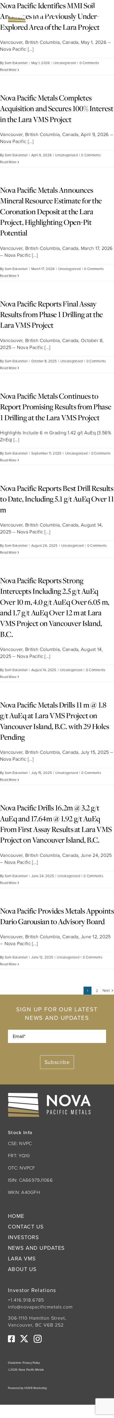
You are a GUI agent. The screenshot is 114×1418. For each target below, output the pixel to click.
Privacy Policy (31, 1363)
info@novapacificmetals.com (40, 1306)
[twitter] (24, 1339)
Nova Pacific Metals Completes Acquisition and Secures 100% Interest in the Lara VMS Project (56, 108)
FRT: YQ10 (19, 1155)
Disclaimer (15, 1363)
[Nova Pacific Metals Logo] (31, 11)
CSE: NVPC (20, 1143)
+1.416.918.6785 (26, 1300)
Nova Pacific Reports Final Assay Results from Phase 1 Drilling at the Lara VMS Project (51, 314)
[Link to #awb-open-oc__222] (99, 15)
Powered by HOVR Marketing (27, 1388)
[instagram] (38, 1339)
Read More (8, 69)
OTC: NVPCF (21, 1167)
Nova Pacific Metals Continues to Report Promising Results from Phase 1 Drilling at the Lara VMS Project (55, 406)
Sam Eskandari (16, 62)
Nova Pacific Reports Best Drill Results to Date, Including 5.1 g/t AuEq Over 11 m (57, 499)
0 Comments (89, 62)
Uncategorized (65, 62)
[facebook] (11, 1339)
